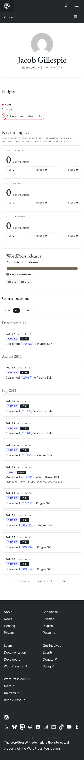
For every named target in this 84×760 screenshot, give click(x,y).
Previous (23, 581)
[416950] (27, 455)
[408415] (27, 525)
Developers (12, 659)
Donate (50, 659)
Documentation (15, 652)
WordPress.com (17, 679)
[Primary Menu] (75, 17)
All (16, 310)
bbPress (12, 693)
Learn (8, 645)
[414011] (26, 503)
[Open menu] (77, 6)
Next (63, 581)
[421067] (26, 377)
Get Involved (52, 645)
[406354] (27, 569)
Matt (9, 686)
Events (48, 652)
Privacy (9, 633)
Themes (48, 619)
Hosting (9, 626)
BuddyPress (14, 700)
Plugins (48, 626)
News (8, 619)
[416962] (26, 433)
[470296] (27, 343)
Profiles (9, 17)
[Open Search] (66, 6)
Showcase (50, 612)
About (8, 612)
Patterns (49, 633)
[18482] (28, 477)
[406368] (27, 547)
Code (27, 310)
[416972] (26, 411)
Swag (49, 666)
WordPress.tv (15, 666)
